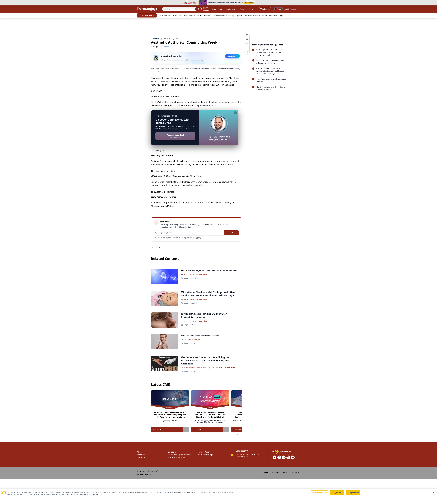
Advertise (141, 454)
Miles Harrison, (189, 368)
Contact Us (141, 457)
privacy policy (196, 238)
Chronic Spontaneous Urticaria (223, 16)
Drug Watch (238, 16)
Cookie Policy (97, 494)
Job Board (172, 452)
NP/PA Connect (206, 9)
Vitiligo (281, 16)
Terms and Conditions (177, 457)
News (213, 9)
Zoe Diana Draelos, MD (192, 340)
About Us (275, 472)
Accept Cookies (353, 493)
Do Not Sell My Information (179, 454)
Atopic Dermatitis (189, 16)
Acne (180, 16)
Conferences (231, 9)
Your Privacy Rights (206, 454)
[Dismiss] (235, 112)
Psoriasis (264, 16)
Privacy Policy (204, 452)
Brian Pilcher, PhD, (203, 368)
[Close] (433, 492)
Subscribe (230, 233)
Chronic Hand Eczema (204, 16)
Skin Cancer (273, 16)
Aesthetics (156, 247)
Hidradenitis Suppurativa (252, 16)
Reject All (337, 493)
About (139, 452)
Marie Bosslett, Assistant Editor (195, 274)
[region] (218, 493)
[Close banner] (434, 3)
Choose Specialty (145, 15)
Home (265, 472)
